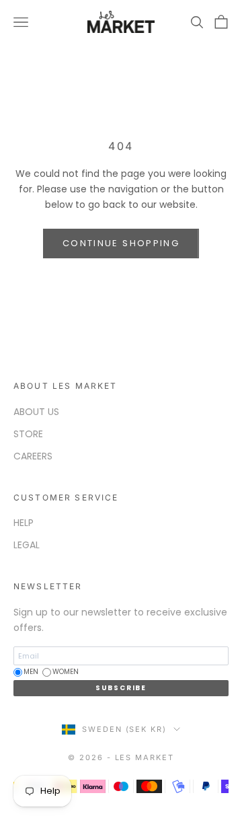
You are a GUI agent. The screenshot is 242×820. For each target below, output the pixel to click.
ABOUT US (36, 411)
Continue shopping (121, 243)
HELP (23, 522)
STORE (28, 434)
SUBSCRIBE (121, 688)
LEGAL (26, 545)
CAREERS (32, 456)
